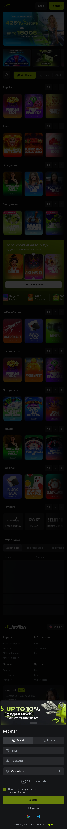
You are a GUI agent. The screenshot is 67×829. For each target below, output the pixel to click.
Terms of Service (17, 792)
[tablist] (33, 740)
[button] (33, 771)
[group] (18, 740)
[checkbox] (4, 789)
